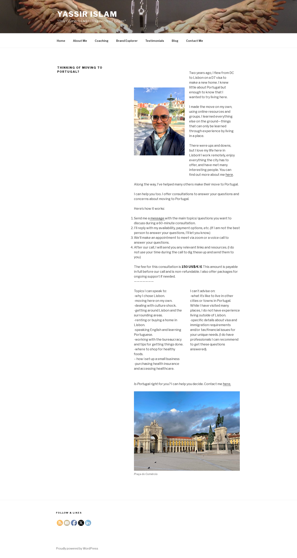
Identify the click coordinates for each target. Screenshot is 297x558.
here (229, 175)
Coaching (101, 40)
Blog (175, 40)
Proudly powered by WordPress (77, 548)
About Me (80, 40)
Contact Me (194, 40)
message (157, 218)
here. (227, 384)
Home (61, 40)
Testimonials (154, 40)
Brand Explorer (127, 40)
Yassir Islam (87, 14)
